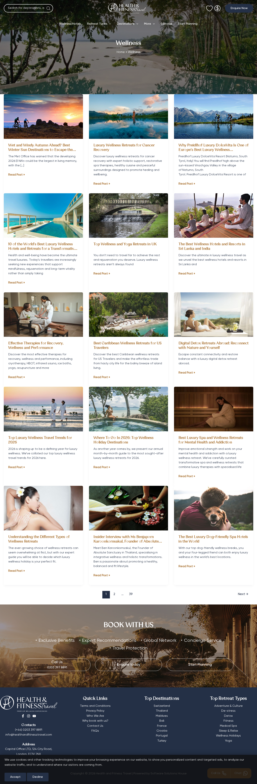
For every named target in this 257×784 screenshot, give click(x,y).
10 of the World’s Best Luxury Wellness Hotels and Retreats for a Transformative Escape (42, 249)
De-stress (228, 710)
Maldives (162, 716)
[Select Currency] (217, 6)
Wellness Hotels (70, 23)
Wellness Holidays (228, 735)
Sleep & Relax (228, 730)
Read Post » (16, 175)
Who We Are (95, 716)
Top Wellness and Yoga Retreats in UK (126, 244)
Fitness (228, 720)
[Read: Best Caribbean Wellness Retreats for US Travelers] (128, 314)
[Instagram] (28, 716)
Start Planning (188, 23)
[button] (239, 8)
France (162, 725)
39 (131, 594)
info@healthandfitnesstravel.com (28, 734)
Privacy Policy (95, 710)
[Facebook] (23, 716)
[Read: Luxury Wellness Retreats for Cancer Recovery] (128, 116)
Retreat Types (97, 23)
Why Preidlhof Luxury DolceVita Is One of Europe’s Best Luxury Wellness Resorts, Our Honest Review (214, 150)
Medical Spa (228, 725)
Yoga (228, 740)
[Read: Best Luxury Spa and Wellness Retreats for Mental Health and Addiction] (213, 409)
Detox (228, 716)
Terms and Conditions (95, 706)
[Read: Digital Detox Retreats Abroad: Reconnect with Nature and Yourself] (213, 314)
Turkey (161, 740)
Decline (38, 777)
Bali (161, 720)
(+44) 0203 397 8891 (28, 729)
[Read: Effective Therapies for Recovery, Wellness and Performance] (43, 314)
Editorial (166, 23)
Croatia (162, 730)
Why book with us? (95, 720)
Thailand (162, 710)
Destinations (126, 23)
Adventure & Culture (228, 706)
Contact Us (95, 725)
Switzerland (162, 706)
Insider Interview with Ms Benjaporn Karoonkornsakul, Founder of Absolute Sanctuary (126, 541)
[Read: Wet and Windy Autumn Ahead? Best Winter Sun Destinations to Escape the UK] (43, 116)
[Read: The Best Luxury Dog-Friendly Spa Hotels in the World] (213, 508)
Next (243, 594)
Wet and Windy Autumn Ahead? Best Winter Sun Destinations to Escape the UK (40, 150)
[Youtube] (34, 716)
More (147, 23)
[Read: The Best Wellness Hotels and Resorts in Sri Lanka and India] (213, 215)
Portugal (162, 735)
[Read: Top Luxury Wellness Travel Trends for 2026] (43, 409)
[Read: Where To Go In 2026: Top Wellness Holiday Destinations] (128, 409)
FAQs (95, 730)
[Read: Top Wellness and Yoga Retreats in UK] (128, 215)
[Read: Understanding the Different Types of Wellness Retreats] (43, 508)
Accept (15, 777)
